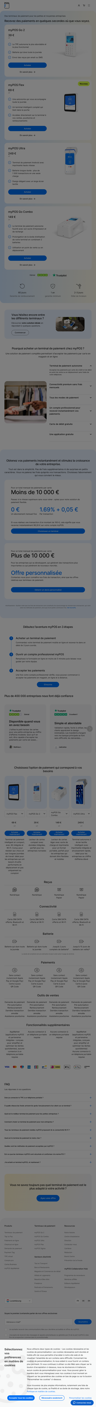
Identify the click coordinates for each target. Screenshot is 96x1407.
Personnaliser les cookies (80, 1398)
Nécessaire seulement (52, 1398)
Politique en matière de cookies (41, 1391)
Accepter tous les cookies (21, 1398)
